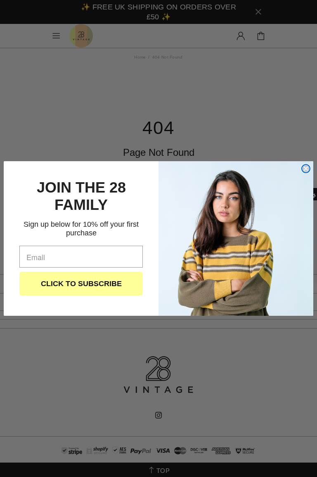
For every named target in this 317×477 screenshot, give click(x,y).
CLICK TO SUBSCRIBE (81, 284)
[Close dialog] (306, 168)
